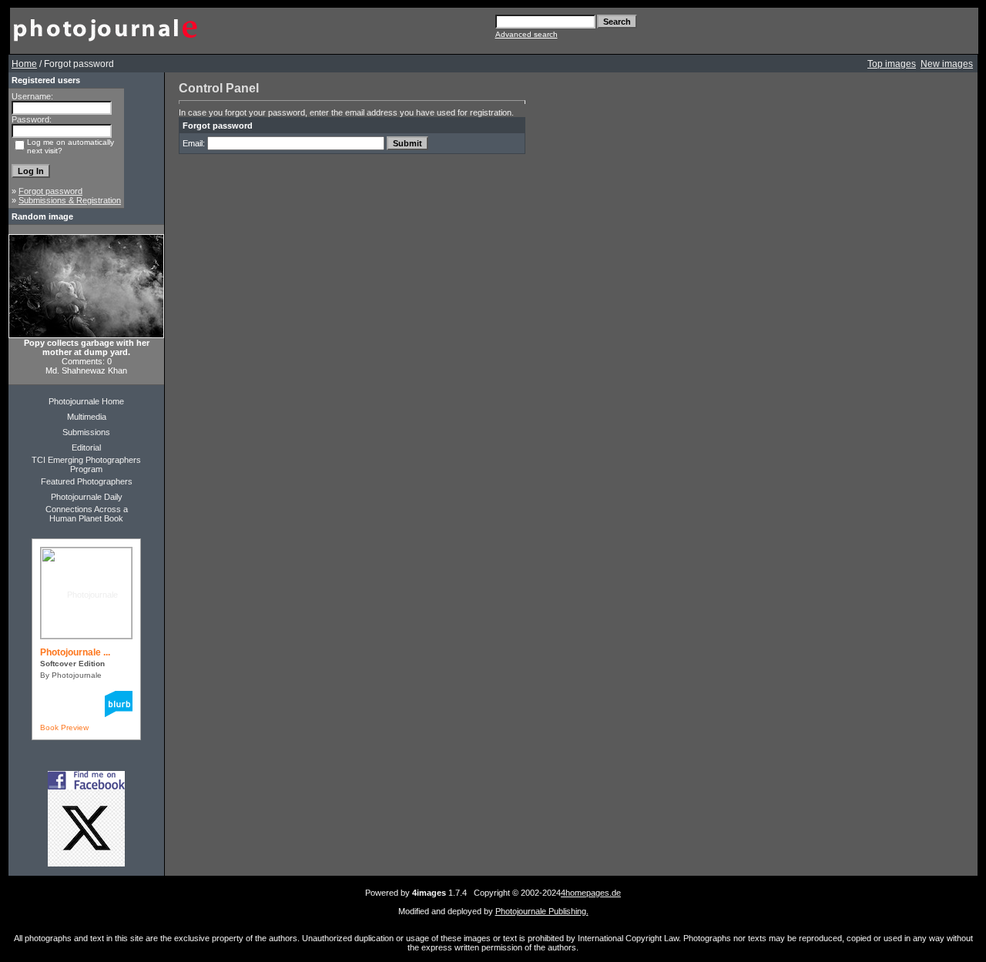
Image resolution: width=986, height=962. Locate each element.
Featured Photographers (86, 481)
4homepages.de (591, 892)
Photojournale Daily (86, 496)
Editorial (86, 447)
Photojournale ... (75, 652)
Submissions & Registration (69, 200)
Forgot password (50, 191)
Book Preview (64, 727)
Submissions (86, 432)
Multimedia (86, 416)
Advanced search (526, 34)
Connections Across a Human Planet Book (86, 513)
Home (24, 64)
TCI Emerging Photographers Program (86, 464)
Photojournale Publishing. (542, 911)
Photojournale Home (86, 401)
